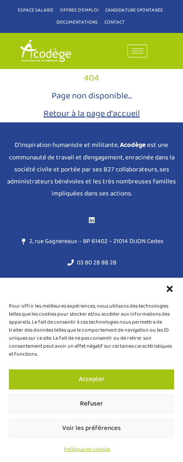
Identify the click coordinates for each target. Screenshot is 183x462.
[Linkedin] (91, 220)
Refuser (91, 403)
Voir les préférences (91, 428)
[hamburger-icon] (137, 51)
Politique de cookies (87, 449)
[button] (169, 288)
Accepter (92, 379)
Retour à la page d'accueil (92, 113)
